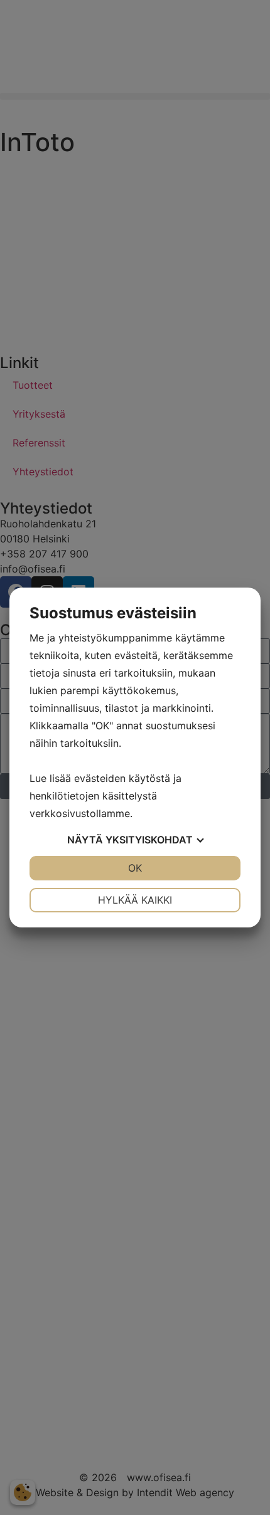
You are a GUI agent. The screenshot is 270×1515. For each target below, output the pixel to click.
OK (135, 868)
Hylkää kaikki (135, 900)
